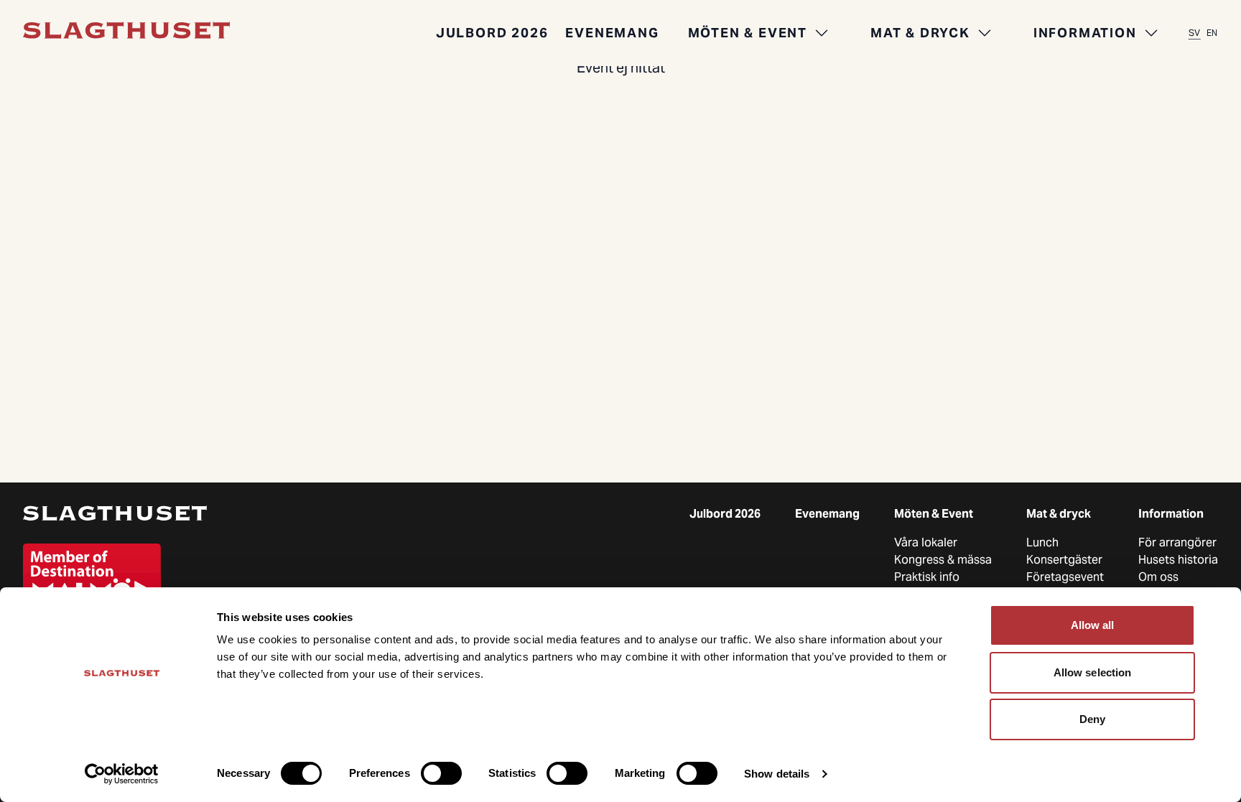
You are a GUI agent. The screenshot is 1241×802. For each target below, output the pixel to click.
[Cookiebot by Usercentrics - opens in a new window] (122, 774)
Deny (1092, 719)
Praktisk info (926, 576)
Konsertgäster (1064, 559)
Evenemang (612, 32)
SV (1195, 32)
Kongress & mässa (943, 559)
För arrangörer (1177, 542)
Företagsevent (1065, 576)
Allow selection (1093, 672)
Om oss (1158, 576)
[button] (759, 33)
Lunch (1042, 542)
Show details (776, 774)
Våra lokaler (925, 542)
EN (1212, 32)
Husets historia (1178, 559)
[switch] (441, 773)
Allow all (1093, 625)
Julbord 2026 (492, 32)
